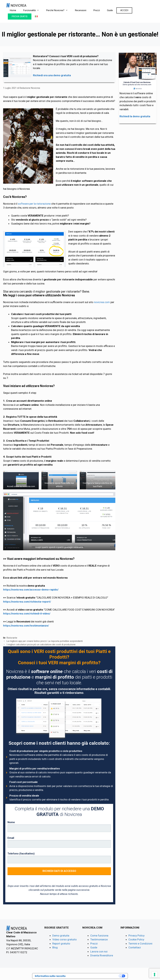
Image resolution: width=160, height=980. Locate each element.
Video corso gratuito (64, 939)
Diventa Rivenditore (101, 955)
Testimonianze (99, 939)
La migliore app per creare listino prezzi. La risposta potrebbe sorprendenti (45, 641)
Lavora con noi (99, 951)
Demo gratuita (60, 935)
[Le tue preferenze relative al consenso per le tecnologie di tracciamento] (155, 974)
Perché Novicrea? (55, 10)
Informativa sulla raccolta (50, 975)
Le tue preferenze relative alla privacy (94, 975)
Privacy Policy (136, 935)
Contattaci (134, 947)
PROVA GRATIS (20, 16)
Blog (55, 947)
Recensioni (80, 10)
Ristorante (12, 638)
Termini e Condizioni (140, 943)
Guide (110, 10)
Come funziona (99, 935)
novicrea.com (102, 302)
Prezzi (96, 10)
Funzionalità (29, 10)
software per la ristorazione (34, 203)
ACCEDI (124, 10)
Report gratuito (61, 943)
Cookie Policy (136, 939)
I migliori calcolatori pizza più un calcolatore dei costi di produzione (41, 644)
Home (13, 10)
